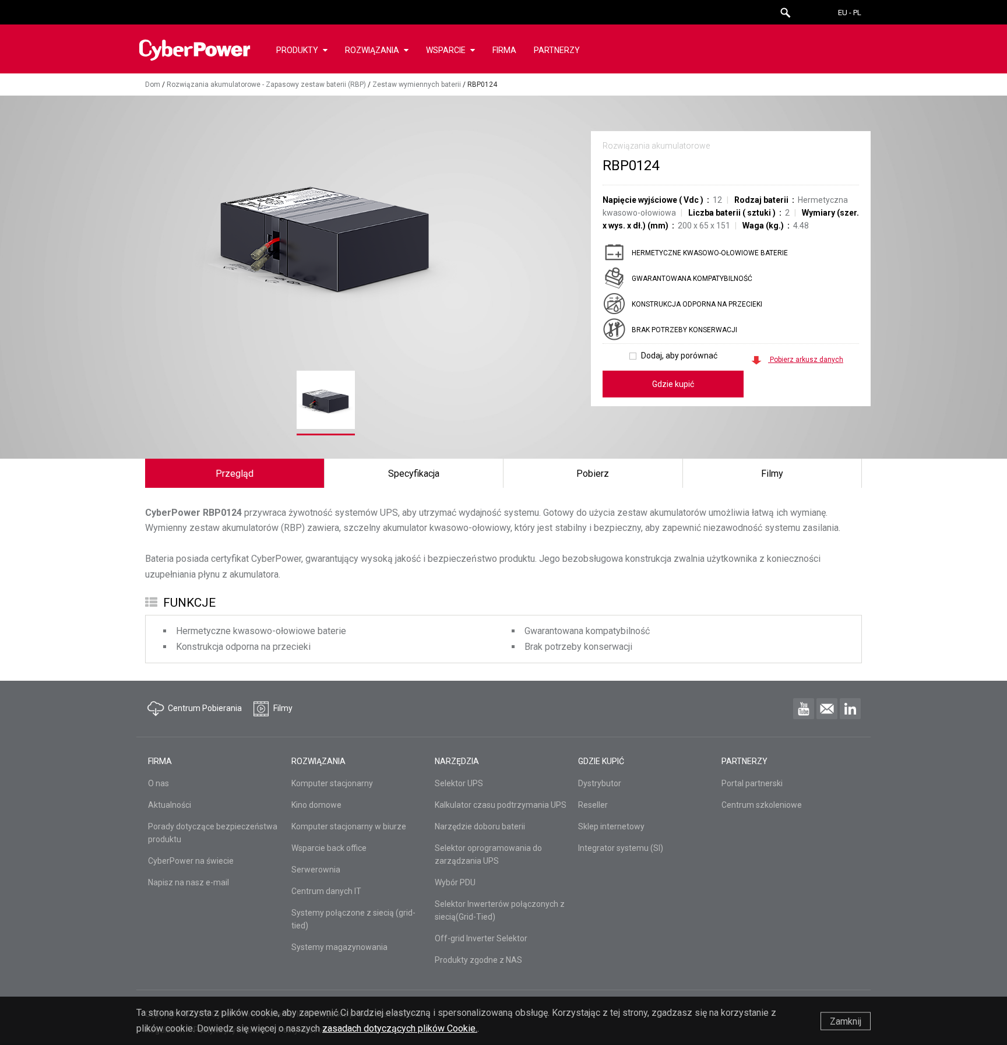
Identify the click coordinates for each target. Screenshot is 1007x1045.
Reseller (593, 805)
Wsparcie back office (329, 848)
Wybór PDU (455, 882)
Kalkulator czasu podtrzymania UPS (500, 805)
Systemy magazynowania (339, 947)
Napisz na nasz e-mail (188, 882)
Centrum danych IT (326, 891)
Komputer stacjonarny (332, 783)
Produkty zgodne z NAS (478, 960)
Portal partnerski (752, 783)
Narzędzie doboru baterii (480, 826)
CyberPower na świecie (191, 860)
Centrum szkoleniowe (761, 805)
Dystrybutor (599, 783)
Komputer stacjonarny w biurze (348, 826)
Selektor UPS (459, 783)
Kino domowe (316, 805)
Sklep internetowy (611, 826)
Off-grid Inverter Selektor (481, 938)
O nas (158, 783)
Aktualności (169, 805)
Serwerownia (315, 869)
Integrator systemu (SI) (620, 848)
